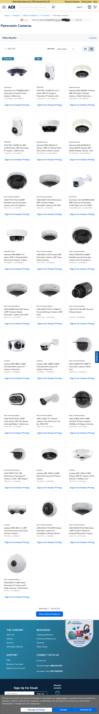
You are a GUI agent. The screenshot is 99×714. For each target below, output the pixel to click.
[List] (91, 49)
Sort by (50, 48)
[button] (97, 357)
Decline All (86, 709)
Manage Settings (36, 709)
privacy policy (61, 698)
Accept (63, 709)
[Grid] (85, 49)
